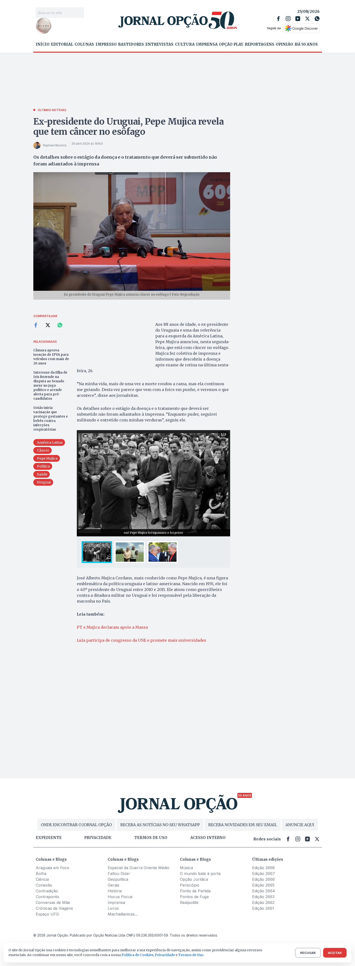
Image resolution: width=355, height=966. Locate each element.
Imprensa (207, 44)
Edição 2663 (263, 896)
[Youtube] (297, 18)
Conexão (44, 885)
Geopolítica (118, 879)
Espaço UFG (47, 914)
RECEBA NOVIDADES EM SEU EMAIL (242, 824)
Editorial (62, 44)
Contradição (47, 890)
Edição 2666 (263, 879)
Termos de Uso (190, 955)
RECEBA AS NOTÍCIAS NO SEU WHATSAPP (160, 824)
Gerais (113, 885)
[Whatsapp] (317, 18)
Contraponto (47, 896)
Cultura (185, 44)
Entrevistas (159, 44)
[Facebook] (278, 18)
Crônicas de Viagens (54, 908)
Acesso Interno (208, 838)
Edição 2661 (263, 908)
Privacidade (97, 838)
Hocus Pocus (120, 896)
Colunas (84, 44)
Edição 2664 (263, 890)
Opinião (284, 44)
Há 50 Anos (306, 44)
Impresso (106, 44)
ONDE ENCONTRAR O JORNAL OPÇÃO (76, 824)
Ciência (42, 879)
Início (43, 44)
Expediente (49, 838)
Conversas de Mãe (53, 902)
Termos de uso (150, 838)
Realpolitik (189, 902)
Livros (113, 908)
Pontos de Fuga (194, 896)
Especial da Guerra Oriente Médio (138, 867)
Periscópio (189, 885)
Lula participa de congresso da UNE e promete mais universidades (141, 640)
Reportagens (259, 44)
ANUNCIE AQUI (299, 824)
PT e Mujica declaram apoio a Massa (112, 627)
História (115, 890)
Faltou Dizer (119, 873)
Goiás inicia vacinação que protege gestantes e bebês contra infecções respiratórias (50, 419)
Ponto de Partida (195, 890)
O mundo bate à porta (200, 873)
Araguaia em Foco (52, 867)
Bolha (41, 873)
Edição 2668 (263, 867)
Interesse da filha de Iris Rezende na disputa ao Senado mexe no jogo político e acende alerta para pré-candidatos (50, 385)
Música (186, 867)
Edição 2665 (263, 885)
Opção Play (231, 44)
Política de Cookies (137, 955)
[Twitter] (307, 18)
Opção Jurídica (194, 879)
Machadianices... (123, 914)
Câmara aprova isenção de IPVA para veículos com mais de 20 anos (51, 356)
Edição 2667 (263, 873)
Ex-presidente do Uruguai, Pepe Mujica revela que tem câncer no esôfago (128, 126)
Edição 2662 (263, 902)
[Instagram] (288, 18)
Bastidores (131, 44)
